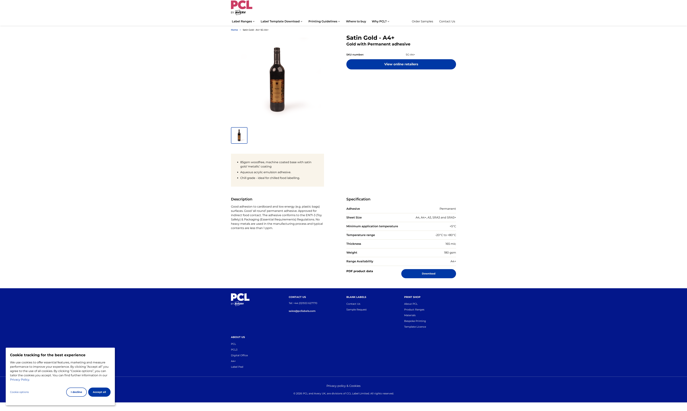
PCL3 (234, 349)
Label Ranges (242, 21)
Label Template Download (280, 21)
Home (234, 29)
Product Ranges (414, 309)
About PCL (411, 303)
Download (428, 273)
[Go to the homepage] (241, 9)
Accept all (99, 392)
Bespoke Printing (415, 321)
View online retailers (401, 64)
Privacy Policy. (20, 379)
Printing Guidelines (322, 21)
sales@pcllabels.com (302, 311)
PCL (233, 344)
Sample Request (356, 309)
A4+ (233, 361)
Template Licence (415, 326)
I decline (76, 392)
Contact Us (447, 21)
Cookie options (19, 392)
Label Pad (237, 366)
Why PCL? (379, 21)
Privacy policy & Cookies (343, 386)
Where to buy (356, 21)
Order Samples (422, 21)
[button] (239, 135)
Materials (410, 315)
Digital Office (239, 355)
